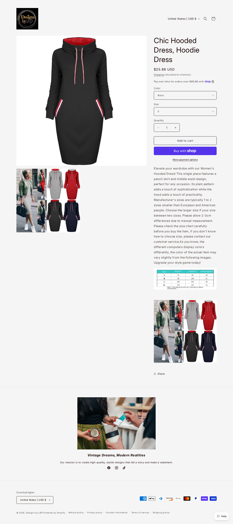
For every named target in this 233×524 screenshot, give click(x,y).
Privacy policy (94, 512)
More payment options (185, 159)
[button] (205, 19)
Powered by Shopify (54, 512)
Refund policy (76, 512)
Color (157, 88)
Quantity (159, 120)
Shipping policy (161, 512)
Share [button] (161, 373)
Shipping (159, 74)
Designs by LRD (34, 512)
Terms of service (140, 512)
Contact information (117, 512)
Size (156, 104)
